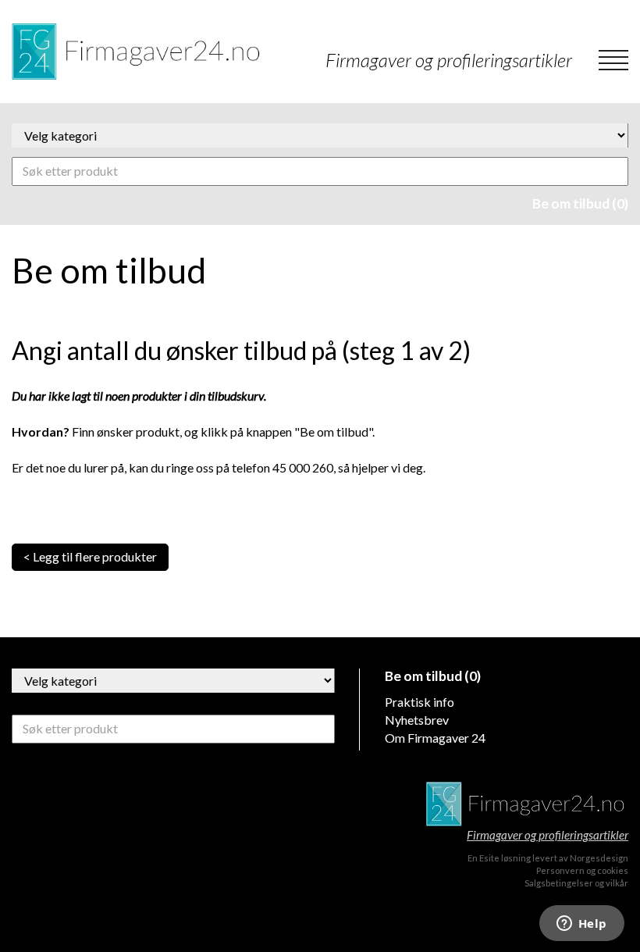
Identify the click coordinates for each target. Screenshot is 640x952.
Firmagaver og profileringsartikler (547, 835)
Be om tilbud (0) (580, 203)
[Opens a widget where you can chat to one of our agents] (581, 924)
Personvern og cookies (582, 870)
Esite (489, 858)
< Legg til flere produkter (90, 556)
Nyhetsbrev (417, 719)
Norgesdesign (599, 858)
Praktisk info (419, 701)
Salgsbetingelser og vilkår (576, 883)
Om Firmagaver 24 (435, 737)
